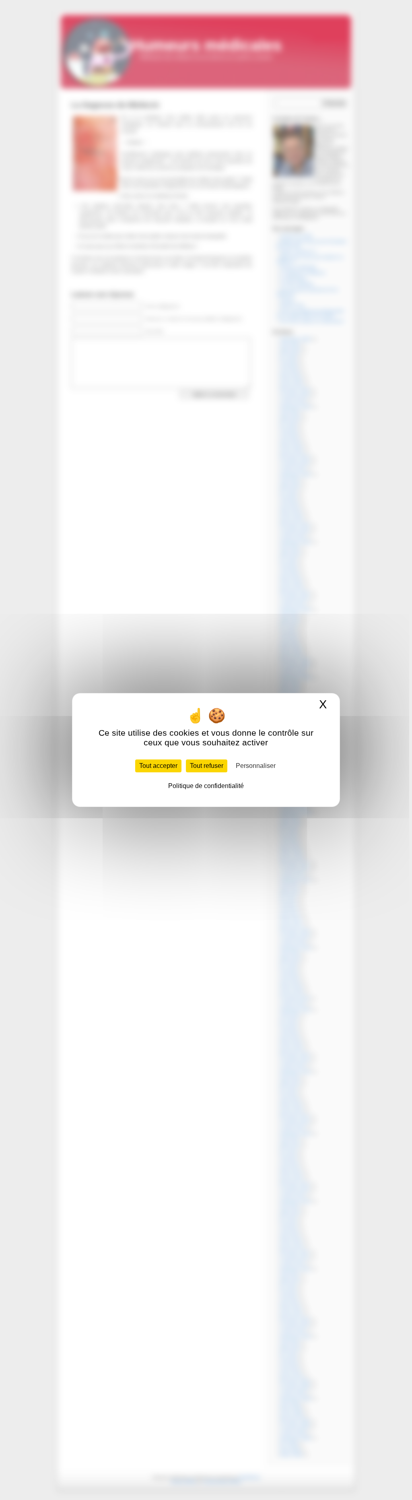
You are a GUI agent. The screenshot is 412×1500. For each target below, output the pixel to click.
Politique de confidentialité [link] (206, 785)
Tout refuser (206, 765)
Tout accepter (158, 765)
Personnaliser (256, 765)
